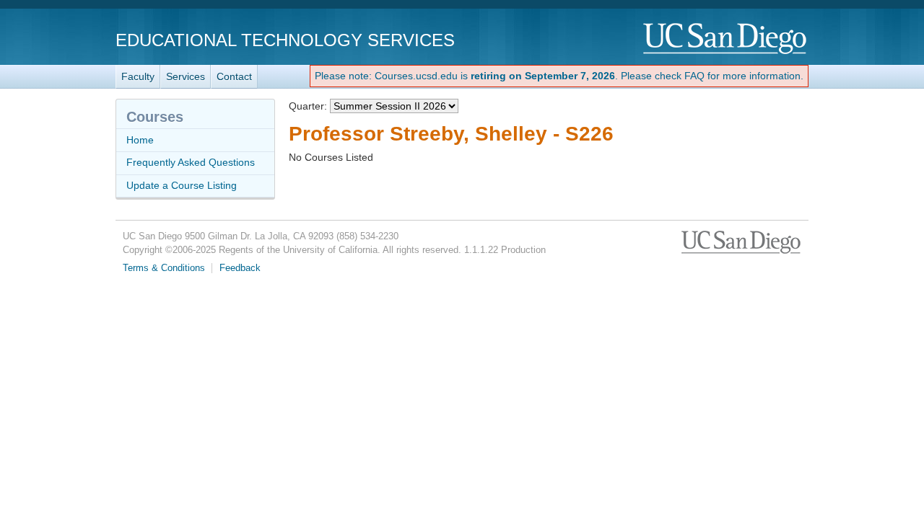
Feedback (240, 268)
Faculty (137, 76)
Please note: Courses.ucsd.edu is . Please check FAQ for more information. (559, 75)
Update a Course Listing (181, 185)
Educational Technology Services (285, 40)
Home (140, 140)
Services (185, 76)
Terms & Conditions (164, 268)
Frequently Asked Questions (190, 162)
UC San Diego (725, 39)
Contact (234, 76)
